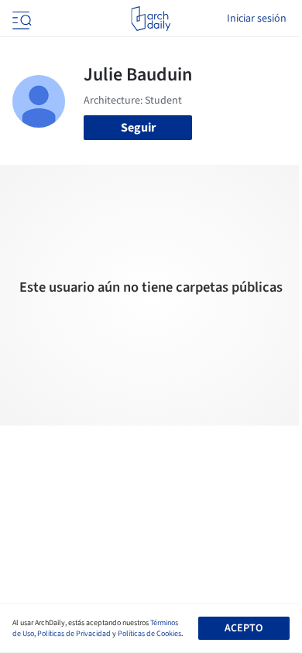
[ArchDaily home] (150, 18)
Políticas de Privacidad (74, 633)
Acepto (244, 628)
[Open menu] (20, 18)
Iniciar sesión (257, 18)
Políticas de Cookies (149, 633)
